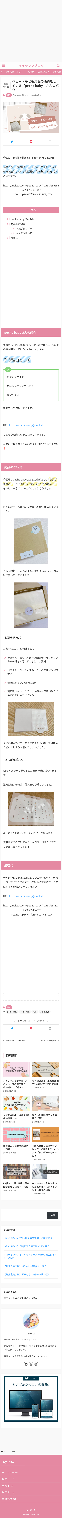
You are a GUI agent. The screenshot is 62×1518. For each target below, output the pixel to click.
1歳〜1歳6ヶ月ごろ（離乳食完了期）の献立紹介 (28, 1238)
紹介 (8, 95)
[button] (12, 141)
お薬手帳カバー (24, 228)
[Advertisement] (31, 31)
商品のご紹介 (18, 224)
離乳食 (10, 1498)
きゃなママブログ (31, 65)
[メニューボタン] (3, 65)
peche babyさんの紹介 (24, 219)
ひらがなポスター (25, 232)
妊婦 (35, 1011)
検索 (53, 1215)
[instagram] (31, 1364)
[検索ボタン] (58, 65)
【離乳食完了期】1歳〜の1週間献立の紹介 (25, 1266)
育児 (9, 1492)
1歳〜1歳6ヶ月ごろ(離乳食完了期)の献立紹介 (27, 1246)
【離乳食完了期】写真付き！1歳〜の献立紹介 (27, 1274)
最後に (14, 237)
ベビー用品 (24, 1011)
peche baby (12, 1011)
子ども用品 (44, 1011)
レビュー (11, 1472)
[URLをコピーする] (50, 141)
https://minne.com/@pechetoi (27, 425)
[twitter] (26, 1364)
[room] (36, 1364)
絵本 (9, 1485)
